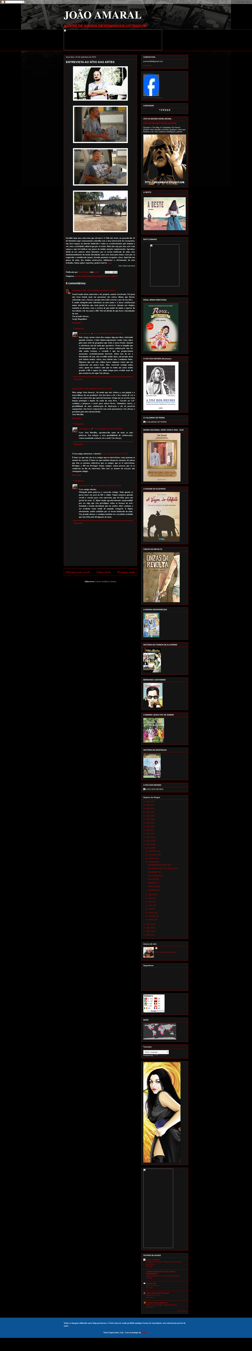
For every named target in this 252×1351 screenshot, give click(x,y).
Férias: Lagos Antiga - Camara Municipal (161, 1305)
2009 (148, 935)
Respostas (79, 329)
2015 (148, 841)
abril (150, 909)
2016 (148, 837)
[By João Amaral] (151, 95)
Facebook (147, 65)
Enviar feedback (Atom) (105, 581)
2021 (148, 819)
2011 (148, 928)
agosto (151, 894)
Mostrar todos (181, 1311)
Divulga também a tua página (152, 97)
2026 (148, 801)
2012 (148, 924)
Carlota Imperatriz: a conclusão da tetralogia (163, 1276)
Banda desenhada (82, 276)
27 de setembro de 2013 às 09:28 (108, 333)
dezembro (152, 851)
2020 (148, 823)
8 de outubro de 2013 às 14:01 (115, 454)
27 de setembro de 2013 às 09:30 (108, 429)
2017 (148, 834)
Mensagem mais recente (78, 572)
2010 (148, 931)
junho (151, 902)
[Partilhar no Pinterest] (116, 272)
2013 (148, 848)
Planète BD (151, 1283)
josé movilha (77, 389)
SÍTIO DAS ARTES (109, 276)
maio (150, 905)
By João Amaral (148, 73)
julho (150, 898)
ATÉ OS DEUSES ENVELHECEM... (160, 123)
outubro (151, 858)
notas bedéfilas (153, 1260)
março (151, 912)
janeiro (151, 919)
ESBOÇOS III (153, 883)
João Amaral (84, 333)
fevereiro (152, 916)
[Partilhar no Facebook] (113, 272)
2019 (148, 826)
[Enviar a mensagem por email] (106, 272)
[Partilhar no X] (111, 272)
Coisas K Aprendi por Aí (156, 1303)
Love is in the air (152, 1286)
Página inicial (104, 572)
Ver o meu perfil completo (166, 952)
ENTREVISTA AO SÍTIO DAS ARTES (163, 868)
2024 (148, 808)
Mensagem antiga (126, 572)
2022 (148, 816)
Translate (163, 1055)
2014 (148, 844)
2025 (148, 805)
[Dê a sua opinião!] (108, 272)
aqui (109, 263)
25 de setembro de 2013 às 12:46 (98, 389)
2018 (148, 830)
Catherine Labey (79, 290)
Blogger (144, 1332)
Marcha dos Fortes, (153, 1295)
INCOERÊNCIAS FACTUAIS (159, 865)
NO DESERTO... (155, 890)
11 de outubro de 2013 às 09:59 (107, 485)
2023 (148, 812)
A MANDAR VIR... (155, 872)
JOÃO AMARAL (103, 14)
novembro (152, 855)
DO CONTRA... (154, 879)
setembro (152, 862)
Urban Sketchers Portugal (157, 1293)
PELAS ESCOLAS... (156, 876)
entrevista (95, 276)
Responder (76, 323)
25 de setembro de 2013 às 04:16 (101, 290)
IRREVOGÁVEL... (155, 886)
